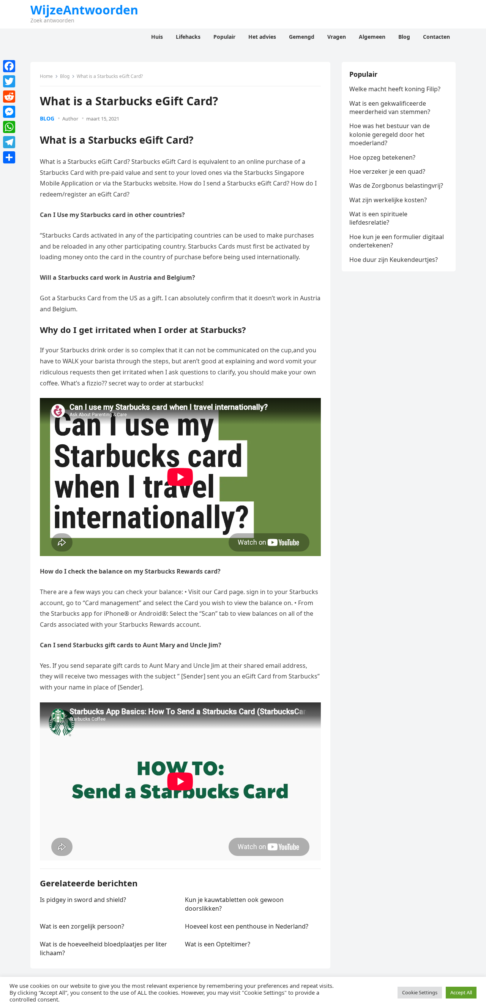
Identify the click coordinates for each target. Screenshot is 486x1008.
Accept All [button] (461, 992)
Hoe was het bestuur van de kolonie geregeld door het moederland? (389, 134)
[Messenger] (9, 111)
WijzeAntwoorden (84, 10)
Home (46, 76)
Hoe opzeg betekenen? (382, 157)
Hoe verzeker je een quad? (387, 171)
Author (70, 118)
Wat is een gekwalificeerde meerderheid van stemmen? (389, 107)
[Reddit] (9, 96)
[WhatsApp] (9, 127)
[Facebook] (9, 66)
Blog (64, 76)
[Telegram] (9, 142)
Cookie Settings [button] (419, 992)
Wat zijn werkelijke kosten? (388, 200)
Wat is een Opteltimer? (217, 944)
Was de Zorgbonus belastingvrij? (396, 185)
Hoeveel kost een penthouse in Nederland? (246, 926)
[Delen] (9, 157)
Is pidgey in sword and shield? (83, 899)
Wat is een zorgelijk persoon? (82, 926)
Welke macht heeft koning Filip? (394, 89)
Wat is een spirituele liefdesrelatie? (378, 218)
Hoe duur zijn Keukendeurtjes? (393, 259)
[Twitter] (9, 81)
